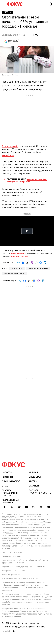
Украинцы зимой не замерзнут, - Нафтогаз (27, 180)
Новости (7, 472)
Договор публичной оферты (40, 491)
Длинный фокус (11, 481)
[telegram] (19, 507)
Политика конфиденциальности (18, 626)
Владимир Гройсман (39, 268)
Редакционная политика (10, 501)
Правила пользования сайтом (10, 493)
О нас (5, 485)
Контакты (40, 626)
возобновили (17, 253)
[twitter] (12, 507)
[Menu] (3, 4)
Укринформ (8, 155)
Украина (7, 12)
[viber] (34, 507)
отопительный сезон (14, 273)
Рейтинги (7, 477)
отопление (17, 268)
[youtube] (26, 507)
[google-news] (41, 507)
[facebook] (5, 507)
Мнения (33, 472)
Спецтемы (35, 477)
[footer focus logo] (13, 464)
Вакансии (34, 485)
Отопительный (10, 146)
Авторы (33, 481)
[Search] (50, 4)
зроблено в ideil (10, 631)
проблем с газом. (20, 256)
